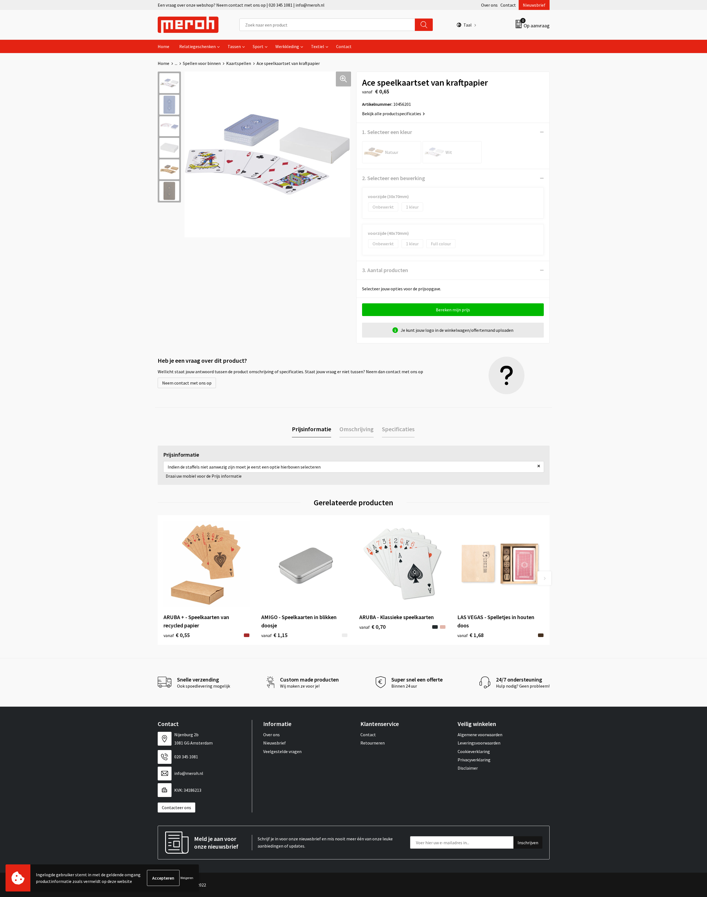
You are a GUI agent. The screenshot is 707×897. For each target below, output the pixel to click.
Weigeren (186, 878)
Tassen (234, 46)
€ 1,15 (274, 635)
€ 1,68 (470, 635)
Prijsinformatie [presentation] (311, 429)
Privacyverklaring (474, 759)
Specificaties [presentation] (398, 429)
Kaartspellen (238, 63)
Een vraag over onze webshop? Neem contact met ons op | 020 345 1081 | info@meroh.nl (241, 5)
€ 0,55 (176, 635)
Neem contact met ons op (187, 383)
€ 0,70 (372, 626)
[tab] (311, 429)
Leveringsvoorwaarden (479, 743)
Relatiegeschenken (197, 46)
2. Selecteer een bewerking (393, 178)
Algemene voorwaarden (480, 734)
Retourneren (372, 743)
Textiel (317, 46)
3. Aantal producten (385, 270)
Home (163, 46)
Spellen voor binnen (202, 63)
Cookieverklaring (474, 751)
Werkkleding (287, 46)
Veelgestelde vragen (282, 751)
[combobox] (327, 25)
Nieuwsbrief (534, 5)
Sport (258, 46)
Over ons (489, 5)
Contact (508, 5)
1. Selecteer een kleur (387, 131)
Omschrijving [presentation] (356, 429)
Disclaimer (468, 768)
